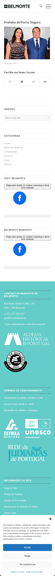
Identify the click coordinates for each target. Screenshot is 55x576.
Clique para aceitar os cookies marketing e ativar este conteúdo (27, 186)
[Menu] (46, 6)
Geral (6, 159)
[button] (50, 518)
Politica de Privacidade (15, 500)
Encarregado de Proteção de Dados (21, 506)
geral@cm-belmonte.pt (15, 317)
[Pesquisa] (39, 6)
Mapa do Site (10, 488)
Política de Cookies (18, 571)
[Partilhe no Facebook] (10, 81)
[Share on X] (22, 81)
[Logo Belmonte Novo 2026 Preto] (23, 6)
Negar (27, 556)
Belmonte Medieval (13, 147)
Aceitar (27, 547)
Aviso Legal (10, 512)
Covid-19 (8, 155)
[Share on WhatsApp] (33, 81)
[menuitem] (39, 6)
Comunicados (10, 151)
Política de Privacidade (34, 571)
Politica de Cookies (13, 494)
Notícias (8, 164)
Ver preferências (27, 564)
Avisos (7, 143)
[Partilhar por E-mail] (45, 81)
